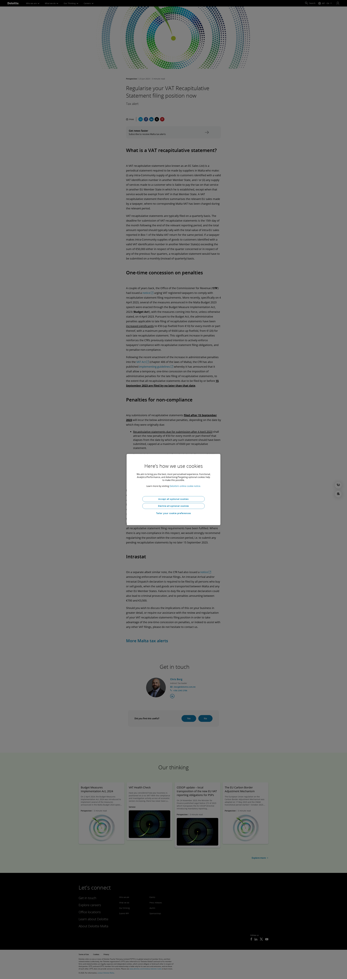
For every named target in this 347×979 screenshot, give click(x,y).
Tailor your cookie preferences (173, 513)
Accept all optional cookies (173, 498)
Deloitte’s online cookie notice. (185, 485)
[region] (173, 489)
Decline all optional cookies (173, 505)
